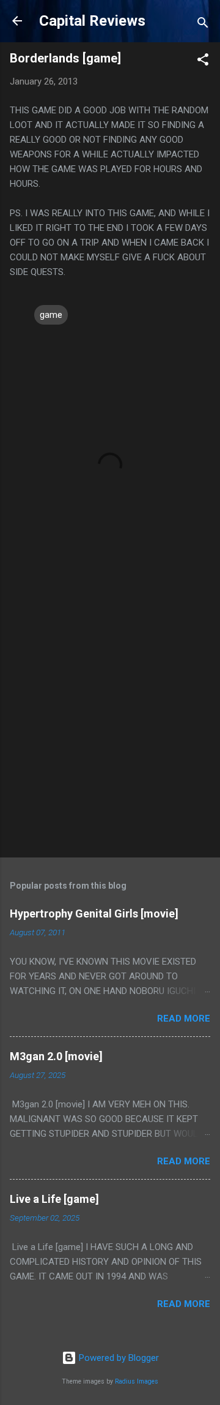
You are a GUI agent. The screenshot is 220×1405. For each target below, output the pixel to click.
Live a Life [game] (54, 1198)
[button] (203, 61)
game (51, 314)
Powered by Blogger (117, 1357)
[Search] (203, 24)
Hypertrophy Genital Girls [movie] (94, 913)
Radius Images (136, 1381)
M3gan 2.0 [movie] (56, 1056)
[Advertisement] (110, 727)
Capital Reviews (92, 20)
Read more (183, 1018)
